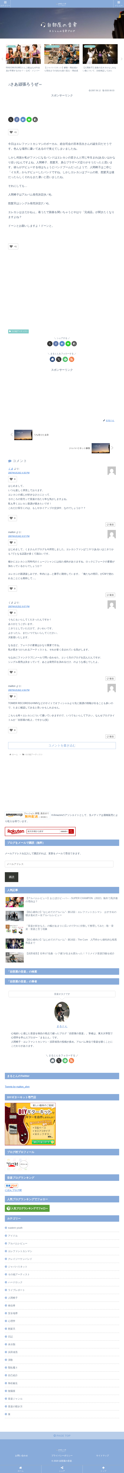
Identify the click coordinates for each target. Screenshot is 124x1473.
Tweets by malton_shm (17, 1086)
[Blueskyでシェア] (74, 1040)
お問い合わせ (21, 1455)
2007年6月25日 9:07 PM (18, 606)
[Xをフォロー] (58, 359)
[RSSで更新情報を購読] (71, 359)
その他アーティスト (19, 331)
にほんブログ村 (13, 1190)
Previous (2, 59)
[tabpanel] (23, 58)
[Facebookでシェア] (17, 119)
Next (121, 59)
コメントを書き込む (62, 745)
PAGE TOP (63, 1435)
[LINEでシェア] (29, 119)
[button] (35, 119)
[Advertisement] (62, 105)
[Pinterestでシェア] (47, 1057)
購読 (11, 877)
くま (10, 468)
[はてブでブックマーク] (23, 119)
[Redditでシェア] (74, 1048)
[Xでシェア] (10, 119)
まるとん (62, 1026)
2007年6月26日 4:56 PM (18, 690)
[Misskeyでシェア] (102, 1040)
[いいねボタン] (11, 132)
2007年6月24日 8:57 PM (18, 536)
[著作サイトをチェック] (52, 359)
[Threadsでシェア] (47, 1048)
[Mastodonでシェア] (47, 1040)
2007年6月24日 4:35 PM (18, 473)
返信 (111, 524)
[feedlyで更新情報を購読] (65, 359)
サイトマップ (102, 1455)
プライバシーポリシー (62, 1455)
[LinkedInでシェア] (74, 1057)
